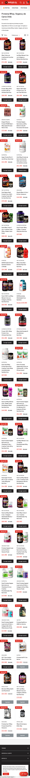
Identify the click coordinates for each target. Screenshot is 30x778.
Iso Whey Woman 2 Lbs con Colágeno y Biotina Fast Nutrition (22, 57)
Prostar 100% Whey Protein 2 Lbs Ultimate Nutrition (7, 333)
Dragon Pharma (6, 119)
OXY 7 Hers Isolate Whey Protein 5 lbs (6, 658)
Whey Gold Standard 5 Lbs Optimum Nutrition (22, 333)
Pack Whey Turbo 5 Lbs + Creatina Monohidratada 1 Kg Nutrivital (22, 515)
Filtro (5, 35)
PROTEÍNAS (24, 8)
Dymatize (4, 260)
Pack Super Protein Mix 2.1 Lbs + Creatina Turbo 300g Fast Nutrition (7, 480)
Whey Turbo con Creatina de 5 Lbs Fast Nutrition (7, 57)
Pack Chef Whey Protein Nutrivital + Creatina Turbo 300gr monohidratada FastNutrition (7, 368)
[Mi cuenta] (24, 2)
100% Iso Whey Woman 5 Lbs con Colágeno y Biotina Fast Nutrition (21, 691)
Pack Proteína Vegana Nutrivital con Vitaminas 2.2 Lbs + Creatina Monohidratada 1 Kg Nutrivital (7, 588)
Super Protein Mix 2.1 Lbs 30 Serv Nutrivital (7, 158)
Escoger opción (7, 66)
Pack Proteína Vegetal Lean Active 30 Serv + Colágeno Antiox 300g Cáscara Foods (22, 586)
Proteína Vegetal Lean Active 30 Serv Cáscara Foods (7, 550)
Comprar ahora (22, 170)
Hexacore (19, 190)
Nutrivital (19, 119)
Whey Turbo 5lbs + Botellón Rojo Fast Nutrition (21, 264)
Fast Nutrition (5, 53)
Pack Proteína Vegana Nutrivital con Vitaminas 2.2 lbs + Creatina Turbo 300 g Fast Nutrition (7, 444)
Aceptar (6, 774)
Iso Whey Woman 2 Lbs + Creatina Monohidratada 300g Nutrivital (22, 443)
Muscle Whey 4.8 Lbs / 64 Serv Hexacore (22, 193)
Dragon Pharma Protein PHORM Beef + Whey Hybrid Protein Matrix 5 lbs (7, 124)
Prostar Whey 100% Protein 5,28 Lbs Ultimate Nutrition (7, 90)
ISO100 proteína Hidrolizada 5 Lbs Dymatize (21, 298)
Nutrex (18, 655)
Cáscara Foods (5, 545)
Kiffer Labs (20, 721)
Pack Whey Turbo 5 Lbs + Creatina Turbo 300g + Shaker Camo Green (7, 230)
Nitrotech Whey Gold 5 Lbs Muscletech (7, 689)
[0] (27, 3)
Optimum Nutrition (21, 329)
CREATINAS (15, 8)
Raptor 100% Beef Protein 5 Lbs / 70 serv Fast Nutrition (21, 90)
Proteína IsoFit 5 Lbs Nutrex (22, 658)
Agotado (22, 667)
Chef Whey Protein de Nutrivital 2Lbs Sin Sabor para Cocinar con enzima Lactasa (22, 160)
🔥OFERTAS (6, 8)
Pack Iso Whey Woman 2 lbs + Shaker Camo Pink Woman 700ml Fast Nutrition (7, 404)
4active (19, 620)
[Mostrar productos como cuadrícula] (25, 35)
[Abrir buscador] (21, 2)
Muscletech (5, 686)
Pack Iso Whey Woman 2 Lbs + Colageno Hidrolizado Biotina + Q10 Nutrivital (7, 515)
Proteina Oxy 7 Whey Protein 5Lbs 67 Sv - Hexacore (7, 725)
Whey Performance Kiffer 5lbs (22, 725)
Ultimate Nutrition (6, 86)
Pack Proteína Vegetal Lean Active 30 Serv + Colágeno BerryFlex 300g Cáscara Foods (7, 625)
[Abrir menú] (2, 2)
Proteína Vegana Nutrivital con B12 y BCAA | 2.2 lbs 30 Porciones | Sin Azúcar (22, 124)
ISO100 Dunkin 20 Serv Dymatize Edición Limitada (7, 264)
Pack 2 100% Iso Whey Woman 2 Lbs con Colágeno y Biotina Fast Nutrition (7, 298)
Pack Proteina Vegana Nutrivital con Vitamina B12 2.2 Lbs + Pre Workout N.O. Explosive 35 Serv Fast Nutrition (22, 406)
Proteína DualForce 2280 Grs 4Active (22, 623)
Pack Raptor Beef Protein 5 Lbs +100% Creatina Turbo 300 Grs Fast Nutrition (7, 195)
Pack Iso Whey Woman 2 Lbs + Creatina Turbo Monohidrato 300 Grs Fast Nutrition (22, 480)
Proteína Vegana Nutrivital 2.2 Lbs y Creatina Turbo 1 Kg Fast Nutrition (22, 550)
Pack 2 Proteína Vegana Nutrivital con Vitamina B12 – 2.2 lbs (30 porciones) (22, 367)
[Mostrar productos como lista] (27, 35)
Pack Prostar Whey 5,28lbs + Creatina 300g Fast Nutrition (22, 229)
